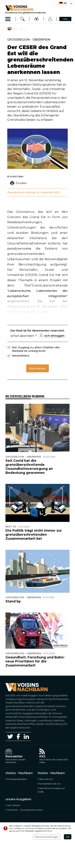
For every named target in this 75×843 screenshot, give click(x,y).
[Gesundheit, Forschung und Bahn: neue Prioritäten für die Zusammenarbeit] (37, 630)
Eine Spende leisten (17, 779)
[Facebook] (18, 736)
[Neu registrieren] (50, 19)
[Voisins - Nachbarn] (9, 29)
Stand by (13, 601)
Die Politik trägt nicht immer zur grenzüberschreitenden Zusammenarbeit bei (33, 535)
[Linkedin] (26, 736)
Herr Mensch (13, 805)
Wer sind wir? (46, 779)
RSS (42, 756)
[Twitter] (10, 736)
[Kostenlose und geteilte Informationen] (25, 8)
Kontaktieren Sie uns (50, 783)
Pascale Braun (16, 192)
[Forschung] (23, 19)
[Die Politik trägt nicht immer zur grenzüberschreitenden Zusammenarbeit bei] (37, 503)
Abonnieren (37, 368)
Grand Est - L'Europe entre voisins (25, 809)
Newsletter (14, 756)
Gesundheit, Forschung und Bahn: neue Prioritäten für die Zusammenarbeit (34, 661)
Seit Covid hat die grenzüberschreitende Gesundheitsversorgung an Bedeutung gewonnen (29, 467)
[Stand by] (37, 571)
